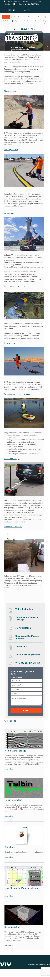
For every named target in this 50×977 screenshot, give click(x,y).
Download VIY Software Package (27, 618)
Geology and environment (14, 286)
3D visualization (23, 628)
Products (30, 17)
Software (40, 17)
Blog (44, 21)
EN (29, 10)
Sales (37, 21)
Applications (6, 21)
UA (25, 10)
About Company (19, 17)
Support (17, 21)
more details (8, 769)
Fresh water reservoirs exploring (17, 394)
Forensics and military (13, 527)
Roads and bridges (11, 459)
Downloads (27, 21)
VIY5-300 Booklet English (27, 663)
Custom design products (28, 655)
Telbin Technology (24, 609)
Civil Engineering (11, 150)
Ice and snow (9, 343)
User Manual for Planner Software (27, 637)
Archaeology (9, 213)
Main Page (6, 17)
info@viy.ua (17, 4)
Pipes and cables (11, 91)
